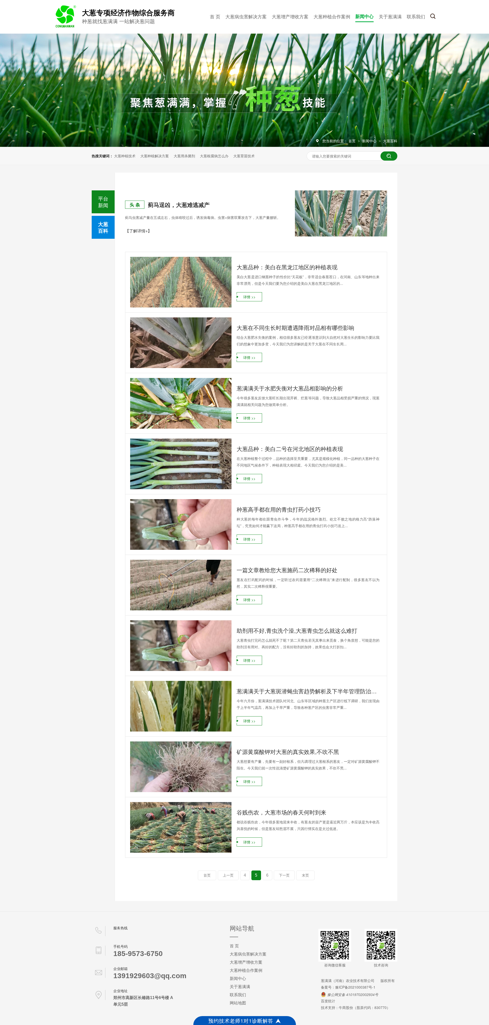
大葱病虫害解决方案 (246, 16)
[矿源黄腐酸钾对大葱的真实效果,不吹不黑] (181, 766)
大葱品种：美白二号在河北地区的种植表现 (290, 449)
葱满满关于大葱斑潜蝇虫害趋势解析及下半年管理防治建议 (308, 691)
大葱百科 (390, 140)
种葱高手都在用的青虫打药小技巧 (279, 509)
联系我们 (416, 16)
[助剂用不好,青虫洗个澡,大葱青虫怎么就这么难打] (181, 645)
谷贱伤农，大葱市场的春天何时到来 (281, 812)
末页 (305, 875)
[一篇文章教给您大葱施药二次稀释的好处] (181, 585)
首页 (352, 140)
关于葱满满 (390, 16)
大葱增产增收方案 (290, 16)
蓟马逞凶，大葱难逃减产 (179, 205)
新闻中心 (364, 16)
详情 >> (249, 296)
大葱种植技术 (124, 155)
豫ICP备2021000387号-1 (355, 987)
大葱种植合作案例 (332, 16)
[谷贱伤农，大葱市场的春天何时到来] (181, 827)
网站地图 (238, 1003)
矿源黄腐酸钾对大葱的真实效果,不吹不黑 (288, 751)
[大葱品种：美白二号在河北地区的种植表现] (181, 464)
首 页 (215, 16)
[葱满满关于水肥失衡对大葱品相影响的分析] (181, 403)
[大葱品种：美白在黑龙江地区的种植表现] (181, 282)
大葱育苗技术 (244, 155)
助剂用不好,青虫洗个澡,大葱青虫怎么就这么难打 (297, 630)
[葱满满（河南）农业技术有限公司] (64, 26)
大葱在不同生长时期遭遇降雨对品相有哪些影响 (295, 327)
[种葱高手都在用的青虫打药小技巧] (181, 524)
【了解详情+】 (138, 231)
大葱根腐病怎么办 (214, 155)
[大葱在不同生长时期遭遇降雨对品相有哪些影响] (181, 342)
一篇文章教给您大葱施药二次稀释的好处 (287, 570)
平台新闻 (103, 202)
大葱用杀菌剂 (184, 155)
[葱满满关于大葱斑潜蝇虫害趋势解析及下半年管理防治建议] (181, 706)
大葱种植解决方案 (154, 155)
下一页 (284, 875)
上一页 (228, 875)
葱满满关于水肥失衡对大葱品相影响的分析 (290, 388)
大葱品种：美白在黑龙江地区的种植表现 (287, 267)
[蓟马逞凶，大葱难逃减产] (341, 213)
